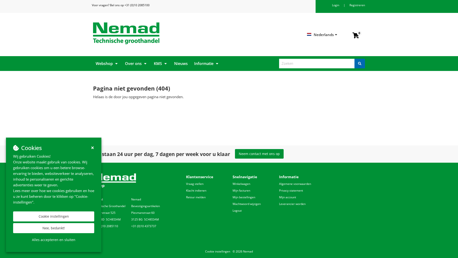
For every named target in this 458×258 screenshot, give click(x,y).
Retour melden (196, 197)
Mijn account (287, 197)
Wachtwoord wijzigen (247, 204)
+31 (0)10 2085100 (137, 5)
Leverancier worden (292, 204)
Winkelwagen (241, 184)
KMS (158, 63)
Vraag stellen (194, 184)
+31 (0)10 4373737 (143, 226)
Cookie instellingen (54, 216)
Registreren (357, 5)
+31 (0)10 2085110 (105, 226)
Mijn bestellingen (244, 197)
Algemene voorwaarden (295, 184)
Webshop (104, 63)
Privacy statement (291, 190)
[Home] (159, 33)
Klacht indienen (196, 190)
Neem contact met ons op (259, 153)
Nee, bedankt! (53, 228)
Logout (237, 211)
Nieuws (181, 63)
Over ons (133, 63)
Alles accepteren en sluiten (53, 239)
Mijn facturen (241, 190)
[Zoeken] (359, 63)
